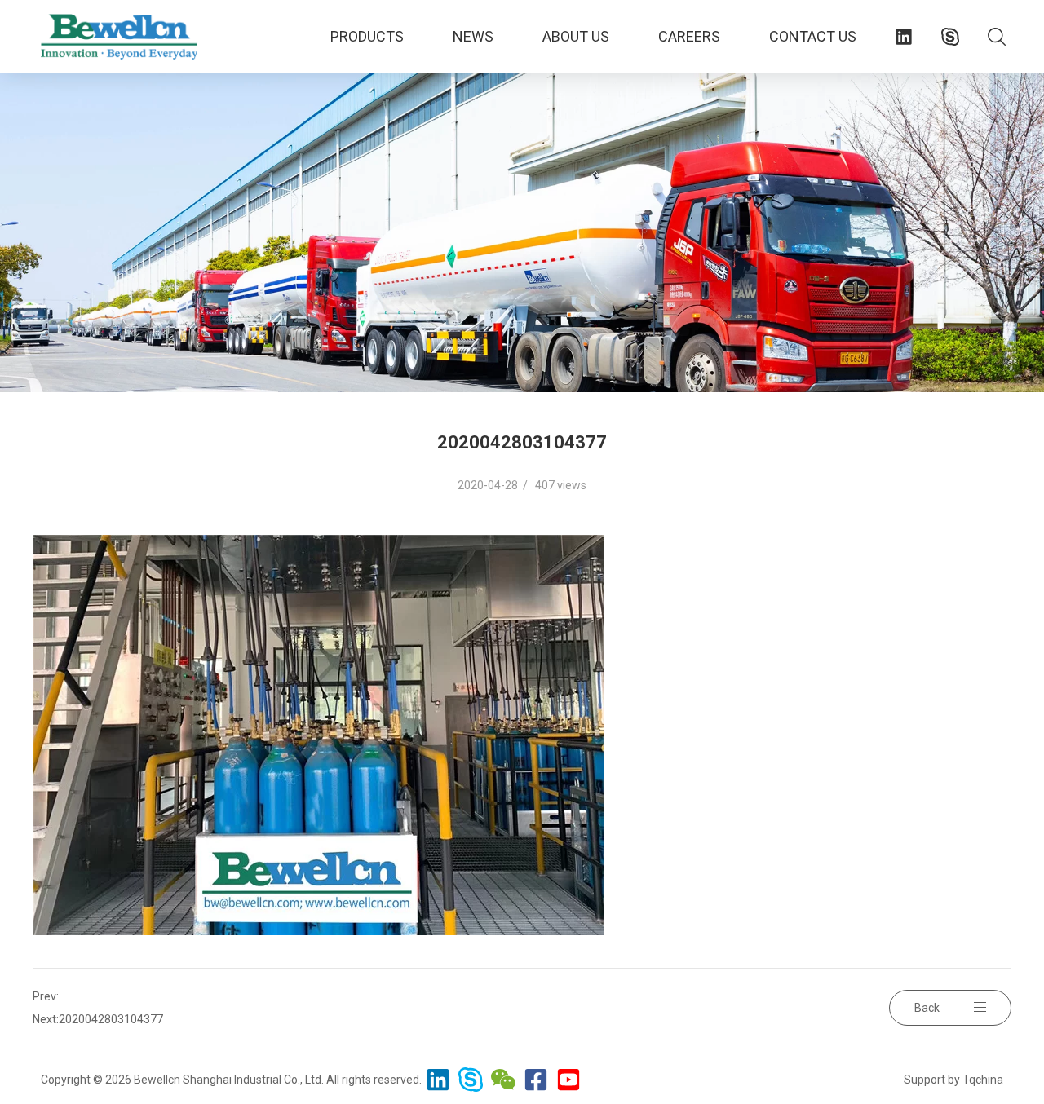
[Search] (996, 36)
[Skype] (950, 36)
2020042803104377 (111, 1019)
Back (927, 1007)
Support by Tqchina (953, 1079)
